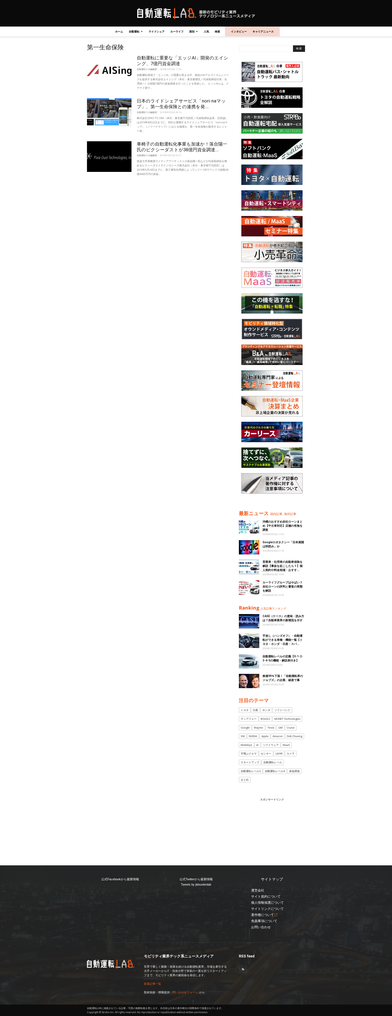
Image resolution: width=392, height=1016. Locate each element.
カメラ (291, 753)
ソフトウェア (271, 745)
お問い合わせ (261, 927)
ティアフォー (249, 719)
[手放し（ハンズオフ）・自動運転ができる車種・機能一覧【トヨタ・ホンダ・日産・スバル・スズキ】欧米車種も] (249, 641)
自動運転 (134, 31)
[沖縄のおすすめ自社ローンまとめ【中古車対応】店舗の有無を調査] (249, 527)
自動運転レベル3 (251, 771)
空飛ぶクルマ (249, 753)
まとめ (245, 779)
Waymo (258, 727)
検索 (217, 31)
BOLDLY (265, 719)
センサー (266, 753)
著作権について (262, 915)
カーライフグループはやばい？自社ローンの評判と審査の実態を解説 (283, 586)
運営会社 (257, 890)
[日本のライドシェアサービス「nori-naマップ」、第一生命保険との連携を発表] (109, 113)
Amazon (278, 736)
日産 (255, 710)
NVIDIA (253, 736)
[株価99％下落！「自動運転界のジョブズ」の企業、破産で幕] (249, 681)
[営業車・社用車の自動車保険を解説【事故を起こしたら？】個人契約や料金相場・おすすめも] (249, 567)
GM (280, 727)
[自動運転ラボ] (196, 13)
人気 (206, 31)
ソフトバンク (282, 710)
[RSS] (243, 969)
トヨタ (245, 710)
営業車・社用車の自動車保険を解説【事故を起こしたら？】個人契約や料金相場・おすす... (283, 566)
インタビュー (239, 31)
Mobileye (246, 745)
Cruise (291, 727)
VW (243, 736)
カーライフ (177, 31)
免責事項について (264, 921)
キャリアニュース (263, 31)
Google (245, 727)
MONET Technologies (287, 719)
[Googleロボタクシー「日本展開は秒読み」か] (249, 547)
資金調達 (294, 771)
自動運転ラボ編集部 (147, 69)
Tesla (270, 727)
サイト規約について (266, 896)
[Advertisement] (272, 827)
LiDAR (279, 753)
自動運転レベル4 (275, 771)
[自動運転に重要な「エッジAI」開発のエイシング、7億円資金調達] (109, 70)
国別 (192, 31)
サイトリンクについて (267, 908)
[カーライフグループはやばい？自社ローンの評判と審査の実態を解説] (249, 587)
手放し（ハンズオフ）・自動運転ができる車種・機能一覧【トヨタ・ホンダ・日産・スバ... (283, 639)
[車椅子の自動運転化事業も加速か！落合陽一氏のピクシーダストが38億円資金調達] (109, 156)
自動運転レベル (272, 762)
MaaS (286, 745)
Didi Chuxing (294, 736)
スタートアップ (250, 762)
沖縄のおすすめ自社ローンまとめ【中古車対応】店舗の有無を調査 (283, 525)
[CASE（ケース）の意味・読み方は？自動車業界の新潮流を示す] (249, 621)
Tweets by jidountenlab (196, 884)
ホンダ (266, 710)
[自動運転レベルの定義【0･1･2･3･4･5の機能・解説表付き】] (249, 661)
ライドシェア (157, 31)
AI (257, 745)
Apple (264, 736)
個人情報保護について (267, 902)
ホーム (119, 31)
